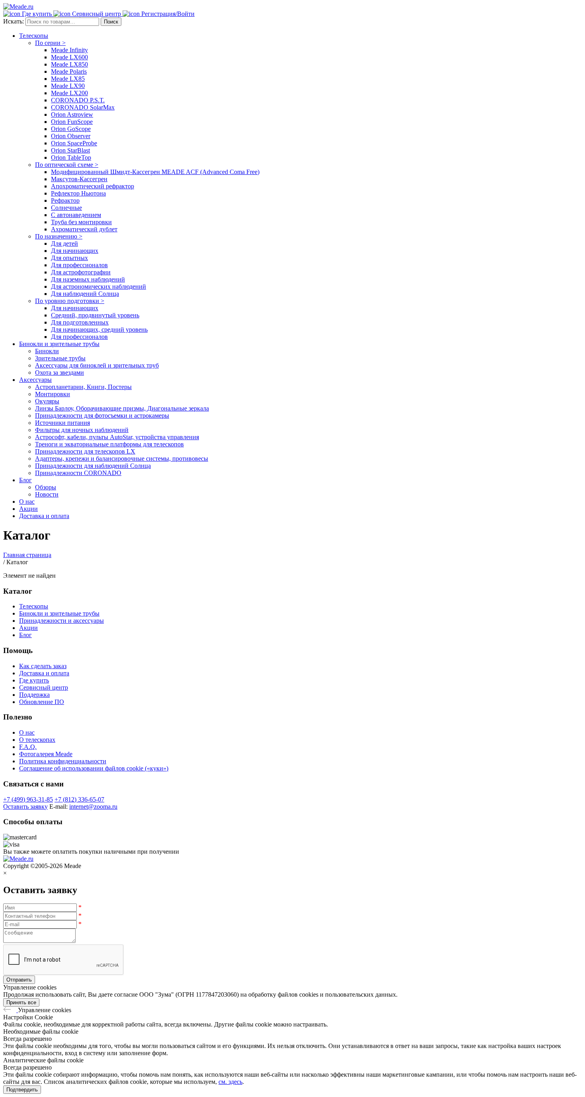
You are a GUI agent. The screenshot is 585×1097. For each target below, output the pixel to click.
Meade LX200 (69, 93)
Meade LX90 (68, 85)
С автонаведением (76, 214)
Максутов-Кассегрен (79, 179)
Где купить (34, 680)
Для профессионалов (79, 265)
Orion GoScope (71, 128)
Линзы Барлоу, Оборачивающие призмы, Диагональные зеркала (122, 408)
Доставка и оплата (44, 515)
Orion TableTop (71, 157)
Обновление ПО (41, 701)
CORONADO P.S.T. (78, 100)
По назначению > (58, 236)
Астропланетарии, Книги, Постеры (83, 386)
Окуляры (47, 401)
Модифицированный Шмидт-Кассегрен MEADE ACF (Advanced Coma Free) (155, 171)
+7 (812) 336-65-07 (79, 799)
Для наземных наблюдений (88, 279)
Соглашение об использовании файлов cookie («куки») (93, 768)
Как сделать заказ (42, 666)
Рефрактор (65, 200)
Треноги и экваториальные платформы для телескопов (109, 444)
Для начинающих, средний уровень (99, 329)
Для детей (64, 243)
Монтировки (52, 394)
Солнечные (66, 207)
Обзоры (45, 487)
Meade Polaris (69, 71)
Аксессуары (35, 379)
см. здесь (230, 1081)
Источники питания (62, 422)
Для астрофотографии (81, 272)
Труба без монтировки (81, 222)
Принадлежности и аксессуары (61, 620)
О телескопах (37, 739)
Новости (46, 494)
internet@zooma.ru (93, 806)
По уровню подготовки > (69, 300)
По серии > (50, 42)
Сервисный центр (43, 687)
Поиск (111, 22)
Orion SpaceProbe (74, 143)
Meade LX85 (68, 78)
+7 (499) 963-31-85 (28, 799)
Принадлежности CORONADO (78, 472)
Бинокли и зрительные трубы (59, 343)
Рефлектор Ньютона (78, 193)
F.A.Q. (28, 746)
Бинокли (47, 351)
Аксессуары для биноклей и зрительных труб (97, 365)
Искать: (14, 21)
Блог (25, 480)
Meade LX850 (69, 64)
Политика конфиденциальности (62, 761)
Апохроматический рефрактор (92, 186)
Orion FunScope (72, 121)
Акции (28, 508)
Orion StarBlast (70, 150)
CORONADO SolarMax (83, 107)
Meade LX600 (69, 57)
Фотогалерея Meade (45, 754)
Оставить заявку (25, 806)
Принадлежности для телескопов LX (85, 451)
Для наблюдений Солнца (85, 293)
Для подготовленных (80, 322)
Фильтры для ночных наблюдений (82, 429)
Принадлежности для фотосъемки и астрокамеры (102, 415)
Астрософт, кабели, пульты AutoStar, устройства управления (117, 437)
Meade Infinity (69, 50)
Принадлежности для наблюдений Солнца (93, 465)
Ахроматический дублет (84, 229)
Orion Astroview (72, 114)
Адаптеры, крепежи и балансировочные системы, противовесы (121, 458)
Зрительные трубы (60, 358)
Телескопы (33, 35)
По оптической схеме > (66, 164)
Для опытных (69, 257)
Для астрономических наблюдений (98, 286)
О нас (27, 501)
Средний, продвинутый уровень (95, 315)
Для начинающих (74, 250)
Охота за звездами (59, 372)
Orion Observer (70, 136)
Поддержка (34, 694)
